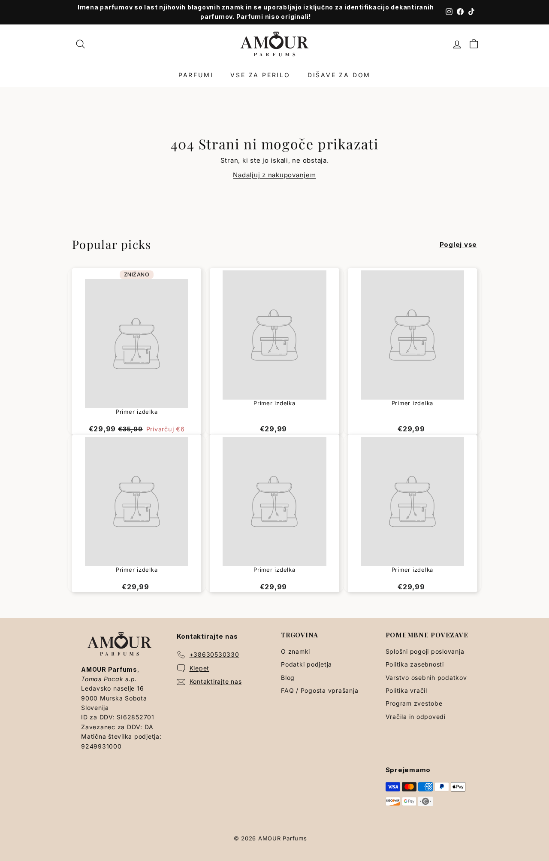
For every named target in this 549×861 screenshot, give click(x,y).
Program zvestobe (414, 703)
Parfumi (196, 75)
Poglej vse (458, 244)
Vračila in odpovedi (416, 716)
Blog (288, 677)
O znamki (295, 651)
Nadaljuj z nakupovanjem (274, 175)
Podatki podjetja (306, 664)
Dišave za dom (339, 75)
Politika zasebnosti (415, 664)
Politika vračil (406, 690)
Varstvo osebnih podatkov (426, 677)
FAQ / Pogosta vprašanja (319, 690)
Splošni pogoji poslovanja (425, 651)
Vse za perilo (260, 75)
